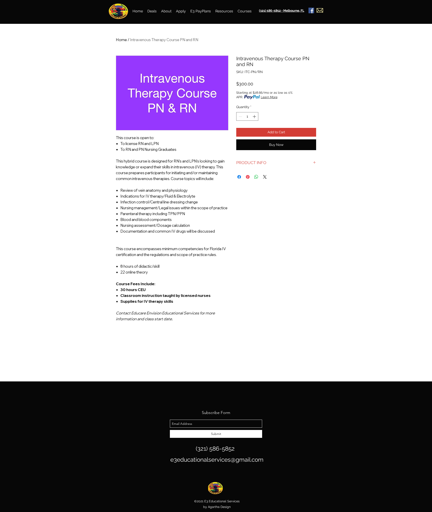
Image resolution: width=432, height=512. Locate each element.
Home (121, 39)
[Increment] (255, 116)
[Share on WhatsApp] (256, 177)
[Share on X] (265, 177)
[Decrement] (240, 116)
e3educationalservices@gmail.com (216, 459)
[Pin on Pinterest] (247, 177)
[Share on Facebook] (239, 177)
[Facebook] (311, 10)
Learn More (269, 97)
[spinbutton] (247, 116)
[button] (152, 11)
